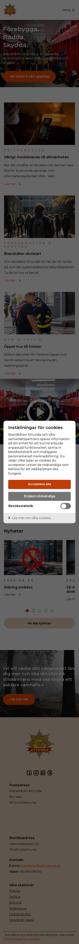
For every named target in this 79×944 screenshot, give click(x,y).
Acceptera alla (39, 484)
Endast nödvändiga (39, 496)
